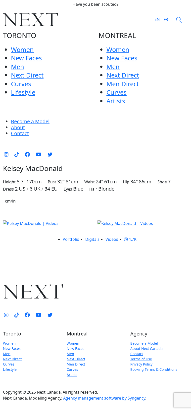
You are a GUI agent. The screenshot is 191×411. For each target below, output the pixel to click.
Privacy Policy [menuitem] (141, 364)
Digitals (92, 239)
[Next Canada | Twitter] (50, 154)
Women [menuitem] (22, 49)
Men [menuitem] (17, 66)
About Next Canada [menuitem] (146, 348)
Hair (93, 189)
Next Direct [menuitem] (27, 75)
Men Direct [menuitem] (122, 84)
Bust (52, 182)
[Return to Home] (30, 19)
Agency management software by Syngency (104, 398)
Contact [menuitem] (136, 353)
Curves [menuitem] (21, 84)
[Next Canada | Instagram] (6, 154)
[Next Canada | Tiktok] (16, 154)
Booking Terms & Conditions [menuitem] (153, 369)
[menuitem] (18, 127)
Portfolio (71, 239)
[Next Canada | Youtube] (39, 154)
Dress (8, 189)
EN (157, 19)
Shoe (162, 182)
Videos (111, 239)
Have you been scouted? (95, 4)
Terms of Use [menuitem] (141, 359)
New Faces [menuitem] (26, 58)
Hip (126, 182)
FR (166, 19)
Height (9, 182)
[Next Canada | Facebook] (27, 154)
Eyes (68, 189)
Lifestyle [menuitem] (23, 92)
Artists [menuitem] (115, 101)
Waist (89, 182)
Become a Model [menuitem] (30, 121)
